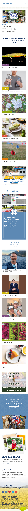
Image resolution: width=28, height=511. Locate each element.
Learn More (5, 464)
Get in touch (21, 488)
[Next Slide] (22, 18)
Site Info (13, 505)
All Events (14, 246)
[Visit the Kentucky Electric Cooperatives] (10, 498)
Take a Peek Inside (14, 411)
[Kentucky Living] (7, 3)
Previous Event (14, 242)
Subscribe (14, 407)
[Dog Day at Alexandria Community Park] (13, 203)
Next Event (13, 244)
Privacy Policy (8, 505)
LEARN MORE (5, 480)
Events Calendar (14, 191)
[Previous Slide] (5, 18)
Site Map (18, 505)
